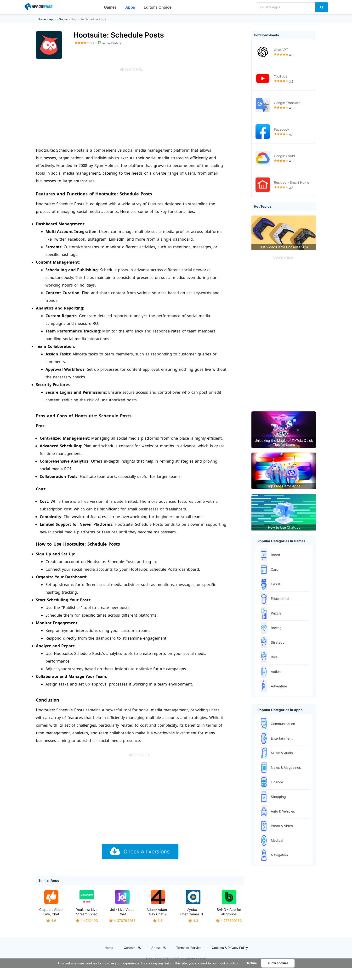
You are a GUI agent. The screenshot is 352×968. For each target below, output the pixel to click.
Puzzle (276, 613)
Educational (280, 599)
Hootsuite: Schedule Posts (88, 19)
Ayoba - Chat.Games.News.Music (199, 911)
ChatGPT (281, 50)
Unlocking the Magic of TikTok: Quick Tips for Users (284, 442)
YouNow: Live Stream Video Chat (86, 914)
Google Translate (287, 103)
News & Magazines (286, 767)
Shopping (278, 797)
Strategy (277, 642)
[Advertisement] (131, 108)
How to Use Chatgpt (284, 527)
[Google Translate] (263, 105)
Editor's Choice (157, 7)
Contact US (132, 948)
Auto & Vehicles (283, 811)
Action (276, 671)
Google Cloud (284, 156)
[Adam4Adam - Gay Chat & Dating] (158, 897)
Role (274, 657)
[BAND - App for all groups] (229, 897)
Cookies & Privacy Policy (230, 948)
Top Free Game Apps (283, 486)
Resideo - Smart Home (291, 182)
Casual (276, 584)
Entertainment (282, 738)
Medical (277, 840)
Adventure (279, 686)
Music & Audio (282, 753)
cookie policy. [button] (229, 963)
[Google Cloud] (263, 158)
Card (274, 569)
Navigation (279, 855)
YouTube (280, 76)
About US (158, 948)
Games (110, 7)
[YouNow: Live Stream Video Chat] (87, 897)
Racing (276, 628)
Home (42, 19)
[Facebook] (263, 131)
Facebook (282, 129)
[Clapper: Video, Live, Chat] (51, 897)
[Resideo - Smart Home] (263, 184)
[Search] (321, 7)
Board (275, 555)
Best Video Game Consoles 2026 (283, 247)
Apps (130, 7)
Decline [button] (251, 963)
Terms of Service (188, 948)
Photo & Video (282, 826)
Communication (283, 724)
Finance (277, 782)
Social (63, 19)
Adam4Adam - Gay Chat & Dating (158, 914)
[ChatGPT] (263, 52)
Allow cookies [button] (277, 963)
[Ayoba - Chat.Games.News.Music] (193, 897)
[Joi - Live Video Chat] (122, 897)
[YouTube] (263, 78)
